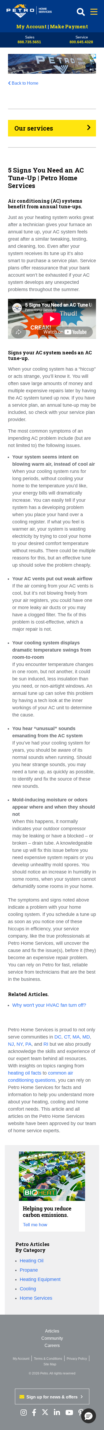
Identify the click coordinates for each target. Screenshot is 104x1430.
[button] (88, 1415)
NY (20, 1044)
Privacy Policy (77, 1359)
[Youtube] (69, 1413)
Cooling (28, 1288)
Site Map (49, 1364)
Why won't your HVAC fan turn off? (49, 1005)
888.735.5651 (29, 42)
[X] (45, 1413)
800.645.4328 (81, 42)
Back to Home (25, 83)
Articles (52, 1331)
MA (76, 1037)
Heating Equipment (40, 1279)
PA (28, 1044)
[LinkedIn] (57, 1413)
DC (57, 1037)
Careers (52, 1345)
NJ (11, 1044)
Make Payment (69, 26)
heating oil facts (24, 1073)
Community (52, 1338)
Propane (29, 1270)
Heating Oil (31, 1260)
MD (86, 1037)
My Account (31, 26)
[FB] (34, 1413)
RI (45, 1044)
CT (67, 1037)
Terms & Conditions (48, 1359)
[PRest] (24, 1413)
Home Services (36, 1298)
